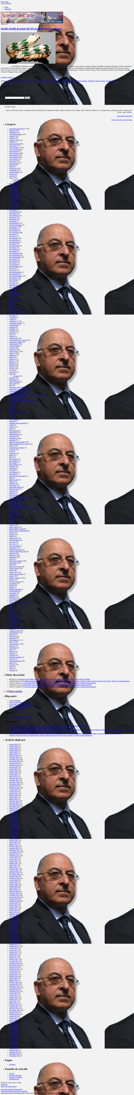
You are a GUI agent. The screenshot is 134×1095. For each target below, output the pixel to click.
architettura (13, 170)
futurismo (12, 410)
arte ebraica (13, 208)
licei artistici (13, 461)
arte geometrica (14, 232)
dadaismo (12, 355)
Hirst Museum (14, 431)
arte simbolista (14, 285)
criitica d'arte (13, 351)
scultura (11, 614)
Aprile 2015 (13, 1001)
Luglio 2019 (13, 905)
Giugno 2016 (13, 974)
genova (11, 415)
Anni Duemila (14, 147)
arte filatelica (13, 229)
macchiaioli (13, 474)
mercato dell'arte (14, 495)
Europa (11, 368)
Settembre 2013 (14, 1037)
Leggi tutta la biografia (124, 116)
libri (10, 457)
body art (12, 312)
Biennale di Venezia (15, 310)
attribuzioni (13, 298)
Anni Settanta (13, 157)
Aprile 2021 (13, 865)
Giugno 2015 (13, 997)
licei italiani (13, 463)
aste (19, 81)
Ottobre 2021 (13, 854)
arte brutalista (13, 193)
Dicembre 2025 (14, 759)
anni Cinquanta (14, 144)
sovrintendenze (14, 633)
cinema (11, 336)
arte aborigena (14, 183)
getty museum (13, 419)
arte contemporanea (15, 197)
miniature (12, 502)
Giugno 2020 (13, 884)
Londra (11, 470)
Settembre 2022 (14, 833)
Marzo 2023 (13, 822)
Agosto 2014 (13, 1016)
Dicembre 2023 (14, 805)
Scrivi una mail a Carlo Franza (121, 120)
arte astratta (13, 189)
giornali (11, 421)
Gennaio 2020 (14, 893)
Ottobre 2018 (13, 922)
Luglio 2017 (13, 950)
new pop (12, 542)
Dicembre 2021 (14, 850)
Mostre (24, 81)
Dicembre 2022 (14, 827)
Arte (15, 81)
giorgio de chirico (54, 81)
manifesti (12, 483)
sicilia (11, 629)
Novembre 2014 (14, 1010)
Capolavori (13, 321)
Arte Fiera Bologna (15, 225)
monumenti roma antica (17, 519)
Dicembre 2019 (14, 895)
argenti (40, 81)
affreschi (12, 130)
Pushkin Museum (15, 589)
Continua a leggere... (8, 77)
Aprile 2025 (13, 774)
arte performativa (14, 266)
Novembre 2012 (14, 1056)
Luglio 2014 (13, 1018)
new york (12, 544)
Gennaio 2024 (14, 803)
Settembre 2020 (14, 878)
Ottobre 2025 (13, 763)
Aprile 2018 (13, 933)
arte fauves (12, 221)
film (10, 385)
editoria (11, 366)
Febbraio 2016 (14, 982)
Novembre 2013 (14, 1033)
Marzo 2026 (13, 754)
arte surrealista (14, 287)
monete (11, 516)
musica (11, 533)
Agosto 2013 (13, 1039)
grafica (11, 427)
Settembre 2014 (14, 1014)
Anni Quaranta (14, 153)
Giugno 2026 (13, 748)
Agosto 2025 (13, 767)
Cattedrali (12, 331)
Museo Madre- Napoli (16, 529)
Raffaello (12, 597)
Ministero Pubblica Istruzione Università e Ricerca (25, 508)
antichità (12, 164)
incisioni (16, 376)
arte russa (12, 281)
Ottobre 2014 (13, 1012)
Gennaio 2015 (14, 1007)
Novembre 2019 (14, 897)
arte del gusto (13, 200)
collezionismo (13, 344)
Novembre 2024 (14, 784)
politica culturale (14, 578)
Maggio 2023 (13, 818)
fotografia (12, 402)
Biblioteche (13, 308)
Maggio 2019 (13, 908)
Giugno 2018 (13, 929)
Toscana (12, 653)
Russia (11, 608)
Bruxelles (12, 315)
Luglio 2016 (13, 973)
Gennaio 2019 (14, 916)
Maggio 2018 (13, 931)
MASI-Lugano (14, 489)
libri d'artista (13, 459)
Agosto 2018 (13, 925)
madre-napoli (13, 480)
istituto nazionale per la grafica (19, 444)
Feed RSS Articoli (7, 1091)
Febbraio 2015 (14, 1005)
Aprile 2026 (13, 752)
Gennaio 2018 (14, 939)
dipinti (11, 361)
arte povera (13, 270)
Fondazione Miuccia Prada (18, 398)
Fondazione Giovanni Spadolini (19, 389)
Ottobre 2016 (13, 967)
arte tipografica (14, 293)
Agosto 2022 (13, 835)
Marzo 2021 (13, 867)
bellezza (12, 304)
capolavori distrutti (15, 323)
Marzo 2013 (13, 1048)
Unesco (11, 659)
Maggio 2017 (13, 954)
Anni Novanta (14, 149)
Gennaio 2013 (14, 1052)
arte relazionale (14, 274)
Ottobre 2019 (13, 899)
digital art (12, 359)
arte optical (12, 263)
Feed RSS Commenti (20, 1091)
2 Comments (5, 83)
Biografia (8, 9)
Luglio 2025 (13, 769)
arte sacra (12, 283)
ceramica (12, 332)
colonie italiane (14, 346)
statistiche (12, 638)
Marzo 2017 (13, 957)
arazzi (11, 166)
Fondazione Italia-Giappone (18, 393)
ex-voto (11, 370)
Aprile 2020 (13, 888)
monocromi (13, 517)
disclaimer (4, 1084)
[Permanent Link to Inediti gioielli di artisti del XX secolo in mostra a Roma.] (28, 63)
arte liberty (12, 244)
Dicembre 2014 (14, 1008)
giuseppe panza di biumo (17, 423)
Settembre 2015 (14, 991)
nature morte (13, 538)
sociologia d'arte (14, 631)
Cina (10, 334)
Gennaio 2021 (14, 871)
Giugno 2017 (13, 952)
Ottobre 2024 (13, 786)
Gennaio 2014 (14, 1029)
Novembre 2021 (14, 852)
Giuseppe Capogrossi (68, 81)
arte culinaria (13, 198)
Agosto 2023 (13, 812)
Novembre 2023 (14, 806)
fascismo (12, 378)
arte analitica (13, 187)
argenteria (10, 81)
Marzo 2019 (13, 912)
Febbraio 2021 (14, 869)
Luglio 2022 (13, 837)
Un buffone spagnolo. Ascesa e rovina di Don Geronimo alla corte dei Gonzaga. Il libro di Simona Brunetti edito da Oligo (49, 726)
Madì (11, 478)
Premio (11, 585)
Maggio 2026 (13, 750)
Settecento (12, 625)
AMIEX (12, 142)
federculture (13, 380)
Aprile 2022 (13, 842)
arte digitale (13, 202)
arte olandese (13, 261)
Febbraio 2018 (14, 937)
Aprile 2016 (13, 978)
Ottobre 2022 (13, 831)
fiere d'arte (12, 383)
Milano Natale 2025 (15, 500)
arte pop (12, 268)
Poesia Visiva (13, 572)
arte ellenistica (14, 212)
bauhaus (12, 302)
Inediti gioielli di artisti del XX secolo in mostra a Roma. (31, 28)
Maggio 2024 (13, 795)
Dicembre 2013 (14, 1031)
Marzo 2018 (13, 935)
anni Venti (12, 161)
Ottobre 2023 (13, 808)
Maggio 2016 (13, 976)
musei (11, 525)
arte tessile (12, 291)
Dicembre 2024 (14, 782)
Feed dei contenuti (15, 1075)
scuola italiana (14, 616)
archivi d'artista (14, 172)
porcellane (12, 583)
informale (12, 436)
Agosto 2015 (13, 993)
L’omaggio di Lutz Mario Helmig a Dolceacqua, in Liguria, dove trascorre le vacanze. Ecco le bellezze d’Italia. (53, 679)
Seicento (12, 617)
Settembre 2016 (14, 969)
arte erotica (12, 214)
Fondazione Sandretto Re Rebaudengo (22, 400)
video (11, 668)
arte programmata (15, 272)
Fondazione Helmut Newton (18, 391)
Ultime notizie (14, 691)
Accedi (11, 1073)
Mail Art (12, 482)
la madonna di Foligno (16, 448)
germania (12, 417)
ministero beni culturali (16, 506)
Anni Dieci (13, 146)
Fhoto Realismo (14, 382)
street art (12, 646)
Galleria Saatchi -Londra (17, 412)
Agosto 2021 (13, 857)
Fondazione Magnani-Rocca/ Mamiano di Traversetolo (27, 395)
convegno (12, 349)
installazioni (13, 438)
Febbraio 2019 (14, 914)
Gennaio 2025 (14, 780)
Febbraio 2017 (14, 959)
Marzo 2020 (13, 890)
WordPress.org (14, 1079)
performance (13, 563)
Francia (11, 404)
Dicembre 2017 (14, 940)
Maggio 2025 (13, 773)
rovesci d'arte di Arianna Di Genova (21, 717)
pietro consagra (100, 81)
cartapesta (12, 327)
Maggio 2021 (13, 863)
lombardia (12, 468)
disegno (11, 363)
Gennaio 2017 (14, 961)
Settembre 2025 (14, 765)
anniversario (13, 163)
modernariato (13, 512)
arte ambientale (14, 185)
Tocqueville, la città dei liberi (18, 708)
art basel (12, 174)
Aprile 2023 (13, 820)
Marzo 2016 (13, 980)
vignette (11, 670)
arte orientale (13, 264)
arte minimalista (14, 255)
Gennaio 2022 (14, 848)
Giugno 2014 (13, 1020)
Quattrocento (13, 591)
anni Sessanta (13, 155)
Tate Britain (13, 648)
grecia (11, 429)
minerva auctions (81, 81)
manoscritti (12, 485)
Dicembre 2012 (14, 1054)
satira (11, 610)
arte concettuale (14, 195)
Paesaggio (12, 557)
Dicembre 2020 (14, 873)
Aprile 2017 (13, 956)
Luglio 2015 (13, 995)
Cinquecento (13, 338)
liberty (11, 455)
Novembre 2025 (14, 761)
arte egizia (12, 210)
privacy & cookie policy (9, 1086)
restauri (11, 600)
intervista (12, 440)
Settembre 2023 (14, 810)
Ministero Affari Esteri (16, 504)
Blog (6, 7)
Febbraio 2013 (14, 1050)
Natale (11, 536)
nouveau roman (14, 546)
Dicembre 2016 (14, 963)
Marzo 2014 (13, 1025)
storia (11, 642)
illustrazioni (13, 432)
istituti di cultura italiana (17, 442)
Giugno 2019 (13, 907)
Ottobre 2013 (13, 1035)
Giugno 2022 (13, 839)
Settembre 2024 (14, 788)
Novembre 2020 (14, 874)
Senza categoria (14, 621)
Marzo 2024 (13, 799)
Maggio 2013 (13, 1044)
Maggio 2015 (13, 999)
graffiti (11, 425)
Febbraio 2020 (14, 891)
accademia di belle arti (16, 129)
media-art (12, 493)
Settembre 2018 (14, 924)
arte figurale (13, 227)
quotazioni (12, 593)
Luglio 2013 (13, 1041)
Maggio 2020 (13, 886)
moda (11, 510)
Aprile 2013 (13, 1046)
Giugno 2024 (13, 793)
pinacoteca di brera (15, 566)
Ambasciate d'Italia (15, 134)
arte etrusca (13, 217)
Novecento (12, 548)
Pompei (11, 580)
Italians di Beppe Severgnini (18, 706)
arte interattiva (14, 240)
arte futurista (13, 231)
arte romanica (13, 280)
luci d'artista (13, 472)
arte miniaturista (14, 253)
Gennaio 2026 (14, 757)
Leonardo (12, 453)
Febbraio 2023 (14, 823)
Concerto (12, 348)
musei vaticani (14, 527)
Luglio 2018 (13, 927)
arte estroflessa (14, 215)
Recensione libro (14, 599)
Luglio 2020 (13, 882)
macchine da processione (17, 476)
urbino (11, 663)
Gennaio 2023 (14, 825)
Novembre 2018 (14, 920)
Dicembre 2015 (14, 986)
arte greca (12, 236)
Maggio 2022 (13, 840)
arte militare (13, 251)
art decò (11, 176)
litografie (12, 466)
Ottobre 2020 (13, 876)
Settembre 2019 (14, 901)
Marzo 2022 (13, 844)
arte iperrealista (14, 242)
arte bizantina (13, 191)
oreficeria (30, 81)
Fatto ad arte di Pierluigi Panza (19, 702)
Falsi (10, 374)
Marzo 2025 (13, 776)
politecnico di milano (16, 574)
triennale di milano (15, 657)
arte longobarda (14, 246)
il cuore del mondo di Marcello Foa (20, 704)
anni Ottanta (13, 151)
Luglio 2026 (13, 746)
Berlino (11, 306)
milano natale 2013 (15, 499)
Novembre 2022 (14, 829)
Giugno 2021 (13, 861)
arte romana (13, 278)
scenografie (13, 612)
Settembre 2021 (14, 856)
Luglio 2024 (13, 791)
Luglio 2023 (13, 814)
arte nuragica (13, 259)
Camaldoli (12, 317)
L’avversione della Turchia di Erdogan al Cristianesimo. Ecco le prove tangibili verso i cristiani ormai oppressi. (59, 683)
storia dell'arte (13, 644)
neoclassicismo (14, 540)
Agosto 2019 (13, 903)
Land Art (12, 449)
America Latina (14, 140)
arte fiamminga (14, 223)
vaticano (12, 665)
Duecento (12, 365)
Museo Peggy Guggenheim (18, 531)
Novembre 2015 (14, 988)
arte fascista (13, 219)
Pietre (11, 565)
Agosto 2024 (13, 790)
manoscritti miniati (15, 487)
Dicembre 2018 (14, 918)
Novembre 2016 (14, 965)
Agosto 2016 (13, 971)
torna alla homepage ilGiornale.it (11, 1089)
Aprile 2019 (13, 910)
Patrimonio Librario (15, 561)
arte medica (13, 248)
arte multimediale (15, 257)
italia (10, 446)
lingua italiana (13, 465)
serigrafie (12, 623)
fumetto (11, 406)
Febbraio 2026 (14, 756)
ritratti (11, 604)
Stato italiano (13, 640)
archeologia (13, 168)
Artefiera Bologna (15, 295)
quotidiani (12, 595)
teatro (11, 650)
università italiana (15, 661)
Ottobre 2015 (13, 990)
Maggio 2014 (13, 1022)
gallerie (11, 414)
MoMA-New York (15, 514)
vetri (10, 667)
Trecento (12, 655)
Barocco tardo (14, 300)
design (11, 357)
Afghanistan (13, 132)
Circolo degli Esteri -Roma (18, 340)
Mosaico (12, 521)
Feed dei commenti (15, 1077)
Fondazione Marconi (16, 397)
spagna (11, 634)
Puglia (11, 587)
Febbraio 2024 (14, 801)
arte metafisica (14, 249)
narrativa (12, 534)
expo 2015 (12, 372)
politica (11, 576)
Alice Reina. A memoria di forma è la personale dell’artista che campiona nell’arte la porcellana (40, 728)
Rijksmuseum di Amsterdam (18, 602)
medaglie (12, 491)
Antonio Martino (14, 700)
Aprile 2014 (13, 1024)
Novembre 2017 (14, 942)
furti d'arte (12, 408)
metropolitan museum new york (19, 497)
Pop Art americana (15, 582)
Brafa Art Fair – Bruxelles (17, 314)
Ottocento (12, 555)
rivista (11, 606)
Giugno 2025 (13, 771)
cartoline (12, 329)
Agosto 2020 (13, 880)
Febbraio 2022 (14, 846)
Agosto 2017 (13, 948)
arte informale (13, 238)
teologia (11, 651)
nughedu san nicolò (15, 549)
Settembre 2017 (14, 946)
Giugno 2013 (13, 1042)
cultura (11, 353)
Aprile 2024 (13, 797)
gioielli (45, 81)
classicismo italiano (15, 342)
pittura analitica (14, 568)
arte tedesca (13, 289)
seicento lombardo (15, 619)
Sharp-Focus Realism (16, 627)
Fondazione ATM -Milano (17, 387)
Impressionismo (14, 434)
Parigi (11, 559)
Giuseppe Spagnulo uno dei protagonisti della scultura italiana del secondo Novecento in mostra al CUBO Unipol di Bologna (50, 735)
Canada (11, 319)
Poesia (11, 570)
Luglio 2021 (13, 859)
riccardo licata (110, 81)
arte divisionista (14, 206)
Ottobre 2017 (13, 944)
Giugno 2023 (13, 816)
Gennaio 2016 (14, 984)
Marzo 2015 (13, 1003)
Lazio (11, 451)
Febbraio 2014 (14, 1027)
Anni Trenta (13, 159)
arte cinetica (17, 204)
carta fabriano (13, 325)
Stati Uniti (12, 636)
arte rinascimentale (15, 276)
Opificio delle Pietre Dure (17, 551)
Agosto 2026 (13, 744)
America (12, 136)
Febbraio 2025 (14, 778)
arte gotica (12, 234)
